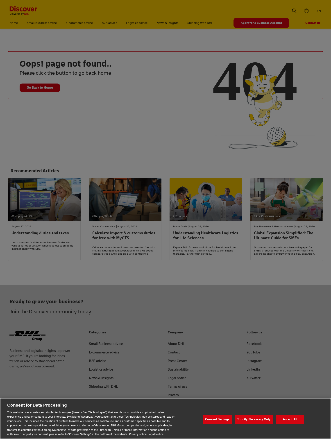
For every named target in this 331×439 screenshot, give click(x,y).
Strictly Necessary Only (253, 419)
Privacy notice (138, 434)
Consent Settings (217, 419)
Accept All (290, 419)
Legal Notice (155, 434)
